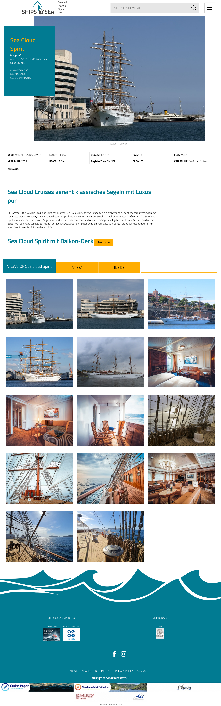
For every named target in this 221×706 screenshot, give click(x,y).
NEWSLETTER (89, 671)
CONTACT (142, 671)
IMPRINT (106, 671)
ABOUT (73, 671)
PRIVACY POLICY (124, 671)
